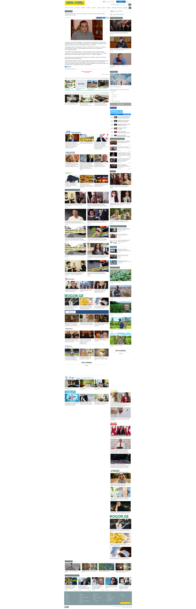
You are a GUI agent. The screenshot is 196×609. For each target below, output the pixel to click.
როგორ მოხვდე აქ (105, 78)
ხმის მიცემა (120, 104)
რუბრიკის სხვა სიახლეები (72, 190)
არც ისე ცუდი (114, 96)
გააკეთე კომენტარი (105, 74)
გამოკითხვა (114, 72)
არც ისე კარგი (114, 94)
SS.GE (66, 78)
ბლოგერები (69, 561)
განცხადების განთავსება (109, 1)
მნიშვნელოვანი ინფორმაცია (118, 226)
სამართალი (69, 11)
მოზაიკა (113, 171)
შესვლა (129, 1)
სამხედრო (113, 247)
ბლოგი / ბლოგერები (117, 11)
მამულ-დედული (115, 267)
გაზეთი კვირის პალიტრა (117, 14)
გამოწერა (121, 1)
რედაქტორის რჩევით (116, 18)
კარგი (113, 92)
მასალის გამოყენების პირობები (127, 607)
